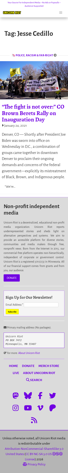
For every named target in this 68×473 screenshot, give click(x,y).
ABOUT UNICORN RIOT (39, 373)
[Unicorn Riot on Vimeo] (40, 408)
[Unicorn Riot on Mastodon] (15, 395)
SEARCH (36, 380)
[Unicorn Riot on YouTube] (28, 408)
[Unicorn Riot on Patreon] (52, 408)
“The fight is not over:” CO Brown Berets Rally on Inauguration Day (33, 113)
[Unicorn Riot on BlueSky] (28, 395)
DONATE (12, 277)
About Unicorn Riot (29, 353)
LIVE (16, 373)
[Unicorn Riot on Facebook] (40, 395)
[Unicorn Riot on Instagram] (15, 408)
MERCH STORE (48, 366)
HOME (13, 366)
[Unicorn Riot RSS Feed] (34, 420)
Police (20, 55)
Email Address (14, 304)
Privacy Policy (36, 464)
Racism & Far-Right (39, 55)
